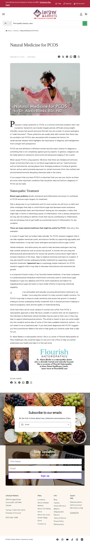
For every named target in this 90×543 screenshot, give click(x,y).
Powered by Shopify (27, 539)
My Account (80, 3)
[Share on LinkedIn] (74, 56)
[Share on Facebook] (59, 56)
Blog (55, 500)
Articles (16, 31)
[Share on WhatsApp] (71, 56)
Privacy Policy (59, 521)
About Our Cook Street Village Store (44, 518)
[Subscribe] (68, 424)
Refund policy (59, 524)
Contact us (42, 524)
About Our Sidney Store (44, 510)
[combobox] (50, 23)
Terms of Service (60, 518)
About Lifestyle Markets (43, 504)
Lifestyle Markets (15, 539)
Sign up (45, 476)
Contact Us (74, 513)
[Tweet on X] (63, 56)
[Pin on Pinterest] (67, 56)
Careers (56, 503)
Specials (68, 3)
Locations (41, 500)
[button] (3, 14)
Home (10, 31)
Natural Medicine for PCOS (29, 31)
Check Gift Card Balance (60, 507)
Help (59, 3)
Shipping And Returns (59, 513)
